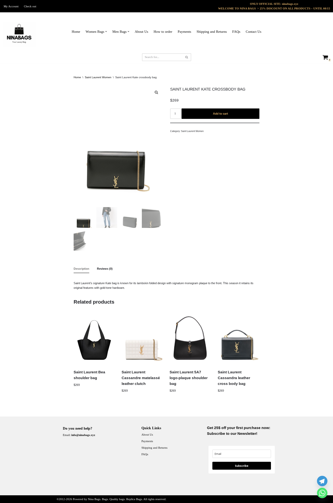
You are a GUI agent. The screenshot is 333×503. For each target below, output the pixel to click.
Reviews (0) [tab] (105, 268)
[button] (106, 31)
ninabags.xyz (290, 3)
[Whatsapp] (322, 493)
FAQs (236, 32)
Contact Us (253, 32)
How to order (163, 32)
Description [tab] (81, 268)
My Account (11, 6)
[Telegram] (322, 481)
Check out (30, 6)
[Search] (186, 57)
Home (76, 32)
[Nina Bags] (19, 34)
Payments (184, 32)
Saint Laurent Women (98, 77)
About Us (141, 32)
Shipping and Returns (212, 32)
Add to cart (220, 113)
